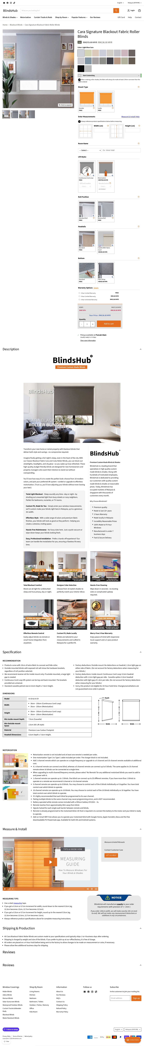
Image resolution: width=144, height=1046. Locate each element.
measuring (17, 903)
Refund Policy (61, 1008)
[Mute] (87, 889)
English (119, 3)
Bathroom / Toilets (36, 1001)
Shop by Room (61, 17)
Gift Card (121, 17)
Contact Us (60, 1001)
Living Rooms (34, 991)
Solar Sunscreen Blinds (11, 1001)
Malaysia (134, 3)
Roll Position (83, 197)
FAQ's (58, 998)
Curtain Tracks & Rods (43, 17)
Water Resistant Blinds (11, 1018)
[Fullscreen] (96, 889)
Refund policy (28, 1036)
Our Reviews (95, 17)
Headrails (82, 226)
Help (130, 17)
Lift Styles (82, 157)
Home (5, 25)
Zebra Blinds (7, 995)
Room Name (83, 143)
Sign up (136, 998)
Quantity (82, 319)
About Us (59, 991)
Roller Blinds (7, 991)
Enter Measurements (108, 116)
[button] (15, 760)
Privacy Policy (7, 1036)
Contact (138, 17)
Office (32, 1008)
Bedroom (33, 998)
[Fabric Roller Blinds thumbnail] (6, 114)
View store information (88, 340)
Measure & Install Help (130, 117)
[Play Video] (5, 889)
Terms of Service (17, 1036)
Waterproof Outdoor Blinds (12, 1005)
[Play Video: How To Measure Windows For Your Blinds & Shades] (50, 862)
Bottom (81, 258)
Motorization (25, 17)
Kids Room (33, 1012)
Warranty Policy (62, 1012)
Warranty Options (85, 288)
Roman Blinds (8, 998)
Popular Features (79, 17)
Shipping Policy (62, 1005)
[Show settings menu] (92, 889)
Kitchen (32, 995)
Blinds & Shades (9, 17)
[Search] (116, 10)
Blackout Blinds (16, 25)
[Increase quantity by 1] (93, 324)
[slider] (48, 889)
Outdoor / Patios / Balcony (39, 1005)
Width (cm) (98, 126)
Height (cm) (130, 126)
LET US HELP (111, 855)
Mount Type (83, 87)
